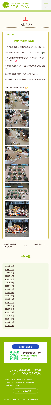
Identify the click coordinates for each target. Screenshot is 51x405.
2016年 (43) (9, 299)
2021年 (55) (9, 282)
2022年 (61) (9, 279)
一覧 (25, 245)
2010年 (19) (9, 319)
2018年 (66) (9, 292)
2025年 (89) (9, 269)
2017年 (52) (9, 296)
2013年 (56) (9, 309)
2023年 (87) (9, 276)
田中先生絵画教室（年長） (10, 245)
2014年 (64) (9, 305)
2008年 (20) (9, 325)
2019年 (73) (9, 289)
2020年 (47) (9, 286)
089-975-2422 (15, 385)
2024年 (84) (9, 272)
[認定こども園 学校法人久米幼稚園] (25, 371)
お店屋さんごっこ (39, 245)
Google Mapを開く (25, 391)
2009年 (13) (9, 322)
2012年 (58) (9, 312)
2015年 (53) (9, 302)
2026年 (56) (9, 266)
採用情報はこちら (25, 347)
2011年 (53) (9, 315)
